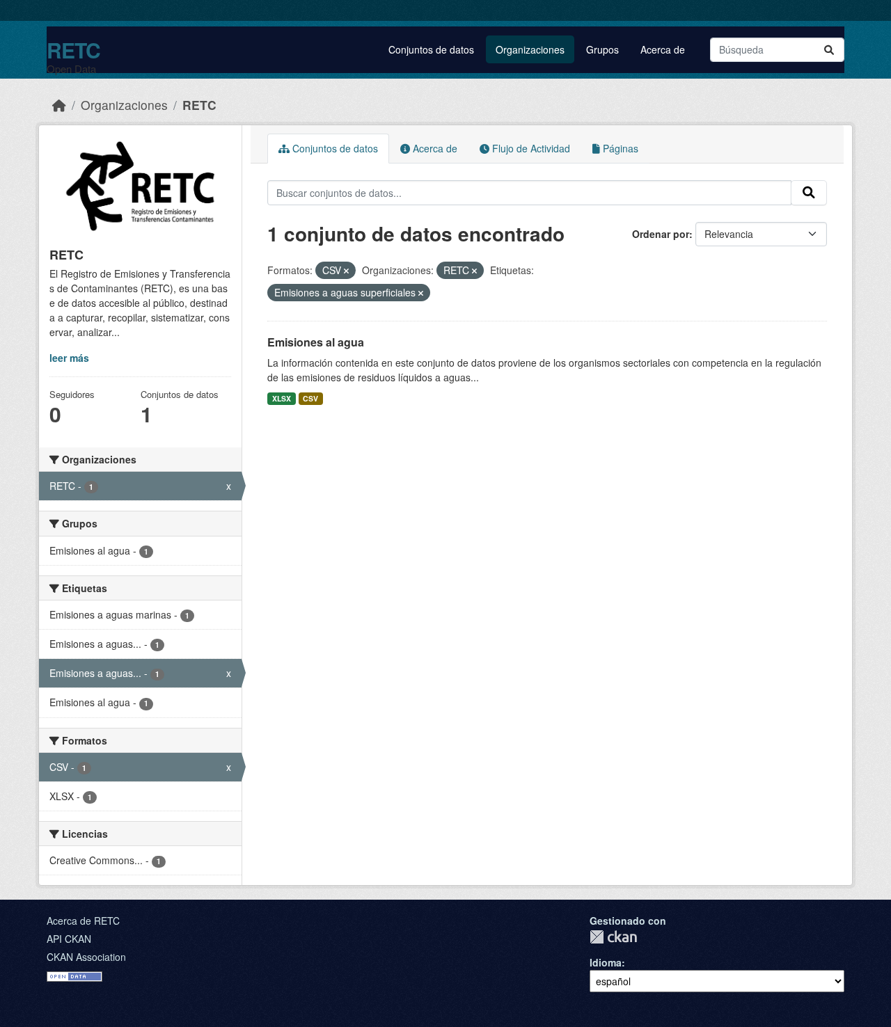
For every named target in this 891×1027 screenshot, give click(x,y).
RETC (73, 50)
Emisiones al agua (315, 342)
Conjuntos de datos (431, 49)
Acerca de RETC (83, 921)
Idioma (606, 962)
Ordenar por (660, 234)
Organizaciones (530, 49)
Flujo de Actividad (529, 148)
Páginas (619, 148)
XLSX (281, 398)
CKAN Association (86, 957)
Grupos (602, 49)
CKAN (613, 937)
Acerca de (662, 49)
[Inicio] (59, 104)
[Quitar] (346, 270)
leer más (69, 358)
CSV (310, 398)
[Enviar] (829, 50)
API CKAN (69, 939)
